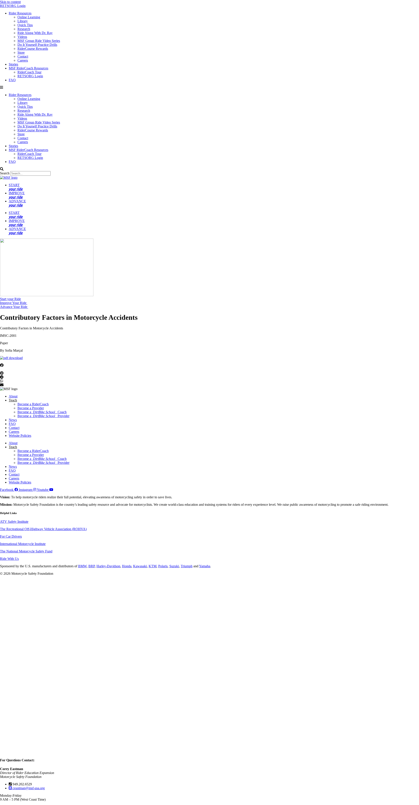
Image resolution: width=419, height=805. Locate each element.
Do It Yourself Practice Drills (37, 44)
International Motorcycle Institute (23, 544)
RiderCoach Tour (29, 72)
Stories (13, 64)
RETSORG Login (13, 6)
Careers (22, 60)
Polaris (163, 566)
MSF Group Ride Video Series (38, 41)
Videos (22, 37)
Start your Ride (10, 299)
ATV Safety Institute (14, 521)
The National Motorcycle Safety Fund (26, 551)
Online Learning (28, 17)
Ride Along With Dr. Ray (35, 33)
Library (22, 21)
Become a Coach (42, 412)
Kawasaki (140, 566)
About (13, 396)
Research (23, 29)
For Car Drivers (11, 536)
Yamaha (204, 566)
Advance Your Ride (14, 307)
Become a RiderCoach (33, 404)
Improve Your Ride (13, 303)
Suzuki (174, 566)
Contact (22, 56)
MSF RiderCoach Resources (28, 68)
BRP (91, 566)
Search (4, 173)
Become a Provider (30, 408)
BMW (82, 566)
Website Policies (20, 435)
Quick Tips (25, 25)
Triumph (186, 566)
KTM (152, 566)
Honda (126, 566)
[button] (209, 87)
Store (21, 52)
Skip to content (10, 2)
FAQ (12, 80)
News (13, 420)
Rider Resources (20, 13)
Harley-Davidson (108, 566)
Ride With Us (9, 559)
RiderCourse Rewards (32, 48)
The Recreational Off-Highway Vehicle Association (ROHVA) (43, 529)
